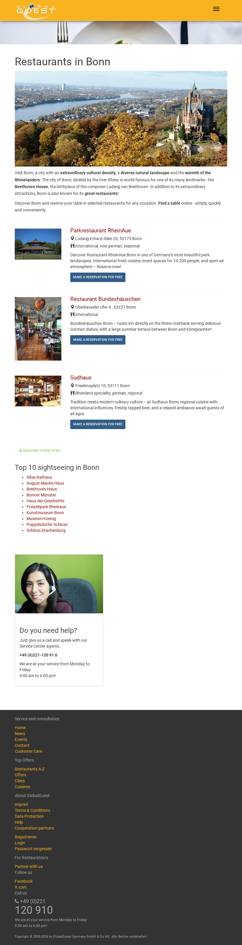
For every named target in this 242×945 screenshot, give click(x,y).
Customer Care (28, 751)
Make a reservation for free (97, 277)
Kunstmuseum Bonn (45, 512)
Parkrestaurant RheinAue (100, 230)
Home (20, 727)
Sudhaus (80, 377)
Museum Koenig (41, 518)
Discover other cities (41, 451)
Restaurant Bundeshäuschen (105, 299)
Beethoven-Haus (42, 489)
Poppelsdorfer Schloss (47, 524)
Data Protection (29, 816)
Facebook (24, 881)
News (20, 733)
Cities (20, 780)
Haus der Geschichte (45, 500)
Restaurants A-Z (30, 769)
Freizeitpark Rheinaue (46, 506)
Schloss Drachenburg (46, 530)
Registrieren (26, 837)
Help (19, 822)
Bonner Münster (41, 495)
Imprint (21, 804)
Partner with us (29, 866)
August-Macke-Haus (45, 483)
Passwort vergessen (33, 848)
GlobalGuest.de (35, 10)
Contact (22, 745)
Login (20, 842)
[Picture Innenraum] (38, 329)
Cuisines (22, 786)
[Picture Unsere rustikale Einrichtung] (38, 391)
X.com (21, 887)
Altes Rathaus (39, 477)
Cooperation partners (34, 828)
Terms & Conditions (32, 810)
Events (21, 739)
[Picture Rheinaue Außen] (38, 244)
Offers (20, 775)
